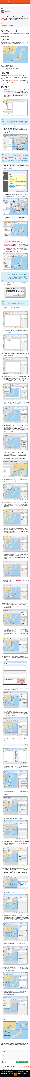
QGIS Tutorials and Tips (7, 1)
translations (8, 25)
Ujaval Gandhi (7, 11)
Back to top (26, 1066)
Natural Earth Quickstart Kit (13, 80)
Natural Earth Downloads (20, 82)
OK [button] (15, 1075)
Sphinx (8, 1069)
